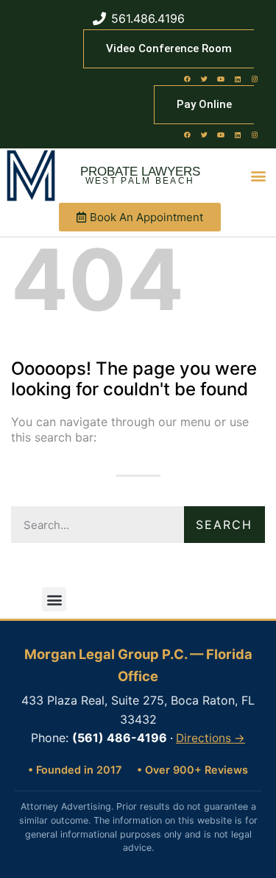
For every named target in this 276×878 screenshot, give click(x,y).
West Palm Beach (140, 181)
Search (224, 524)
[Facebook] (187, 78)
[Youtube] (220, 78)
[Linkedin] (237, 78)
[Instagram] (254, 78)
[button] (259, 176)
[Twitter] (203, 78)
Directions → (210, 738)
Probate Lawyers (140, 172)
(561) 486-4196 (119, 737)
